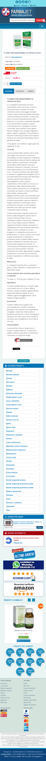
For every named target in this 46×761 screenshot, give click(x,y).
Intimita (9, 439)
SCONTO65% (20, 652)
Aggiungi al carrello (24, 640)
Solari (8, 499)
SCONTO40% (30, 662)
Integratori (10, 431)
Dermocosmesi (12, 408)
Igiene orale (10, 427)
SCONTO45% (20, 662)
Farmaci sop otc (12, 420)
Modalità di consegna (6, 690)
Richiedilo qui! (17, 542)
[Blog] (29, 2)
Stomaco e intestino (14, 503)
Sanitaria (9, 495)
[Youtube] (23, 2)
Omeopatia (10, 465)
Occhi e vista (11, 457)
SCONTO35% (20, 671)
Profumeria (10, 476)
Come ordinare (4, 686)
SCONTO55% (40, 652)
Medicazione (11, 454)
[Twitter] (20, 2)
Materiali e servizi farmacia (16, 446)
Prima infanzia (11, 472)
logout (25, 5)
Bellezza (9, 390)
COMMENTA (30, 91)
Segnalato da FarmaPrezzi (30, 705)
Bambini (9, 386)
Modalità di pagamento (6, 688)
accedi (17, 5)
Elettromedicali (12, 416)
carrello (33, 5)
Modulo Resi (4, 702)
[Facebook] (17, 2)
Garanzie (3, 693)
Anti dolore (10, 382)
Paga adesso (4, 700)
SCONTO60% (30, 652)
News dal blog (27, 698)
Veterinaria (10, 506)
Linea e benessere (13, 442)
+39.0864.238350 (6, 754)
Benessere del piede (14, 393)
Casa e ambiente (12, 401)
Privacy (25, 693)
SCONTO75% (10, 652)
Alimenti (9, 371)
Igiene (8, 424)
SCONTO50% (10, 662)
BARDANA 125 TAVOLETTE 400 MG (23, 630)
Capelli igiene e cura (14, 397)
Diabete (9, 412)
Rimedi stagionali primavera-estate (19, 488)
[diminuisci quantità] (7, 84)
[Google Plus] (26, 2)
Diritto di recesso (5, 698)
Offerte (9, 461)
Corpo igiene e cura (14, 405)
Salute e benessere (13, 491)
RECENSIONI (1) (20, 91)
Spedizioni (3, 695)
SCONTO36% (40, 662)
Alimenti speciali (12, 375)
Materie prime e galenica (15, 450)
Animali (9, 378)
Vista (8, 510)
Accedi (25, 683)
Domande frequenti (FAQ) (30, 700)
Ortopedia (10, 469)
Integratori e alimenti (14, 435)
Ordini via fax (4, 683)
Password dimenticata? (29, 688)
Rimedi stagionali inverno (16, 480)
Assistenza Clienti (28, 690)
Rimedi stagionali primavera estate (19, 484)
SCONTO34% (30, 671)
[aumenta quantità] (7, 82)
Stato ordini (27, 686)
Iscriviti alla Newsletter (29, 695)
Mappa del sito (27, 702)
